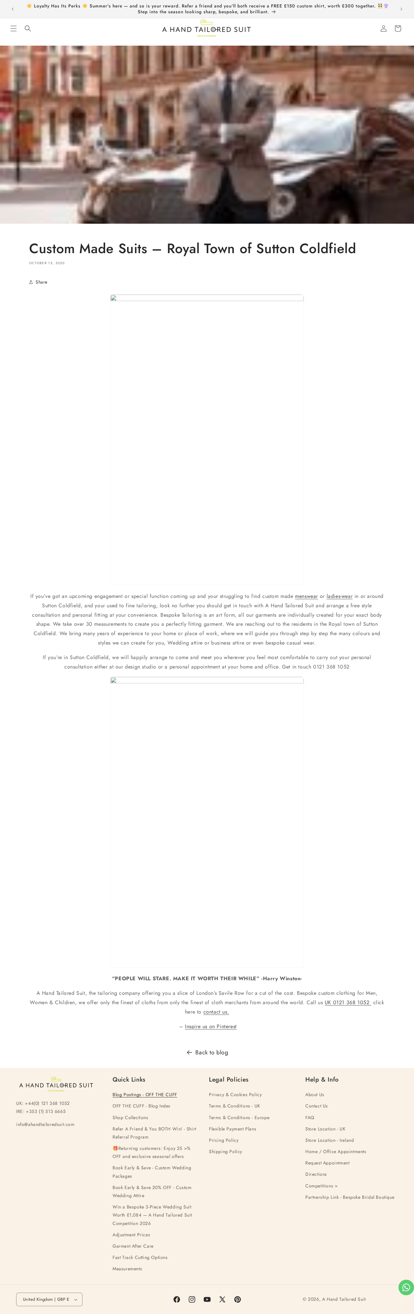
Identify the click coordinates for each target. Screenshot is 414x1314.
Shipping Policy (225, 1152)
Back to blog (211, 1052)
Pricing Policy (223, 1140)
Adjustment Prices (131, 1234)
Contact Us (316, 1106)
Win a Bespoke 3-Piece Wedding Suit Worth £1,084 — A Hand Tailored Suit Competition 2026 (152, 1215)
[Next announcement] (401, 9)
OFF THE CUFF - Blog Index (141, 1106)
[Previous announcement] (12, 9)
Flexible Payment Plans (232, 1129)
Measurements (127, 1269)
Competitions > (321, 1186)
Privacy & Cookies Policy (235, 1095)
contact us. (216, 1011)
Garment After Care (133, 1246)
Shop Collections (130, 1117)
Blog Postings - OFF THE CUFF (145, 1095)
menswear (306, 596)
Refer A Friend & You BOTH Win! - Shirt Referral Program (154, 1133)
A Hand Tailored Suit (344, 1299)
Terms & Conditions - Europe (239, 1117)
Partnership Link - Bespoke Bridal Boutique (349, 1197)
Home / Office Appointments (335, 1152)
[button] (13, 28)
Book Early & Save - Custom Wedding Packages (152, 1172)
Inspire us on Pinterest (211, 1026)
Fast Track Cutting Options (140, 1257)
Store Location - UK (325, 1129)
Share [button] (42, 281)
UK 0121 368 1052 (348, 1002)
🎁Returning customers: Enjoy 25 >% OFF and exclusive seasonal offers (152, 1152)
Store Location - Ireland (329, 1140)
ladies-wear (340, 596)
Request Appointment (327, 1163)
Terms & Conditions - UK (234, 1106)
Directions (316, 1174)
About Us (314, 1095)
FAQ (309, 1117)
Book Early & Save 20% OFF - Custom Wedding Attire (152, 1191)
